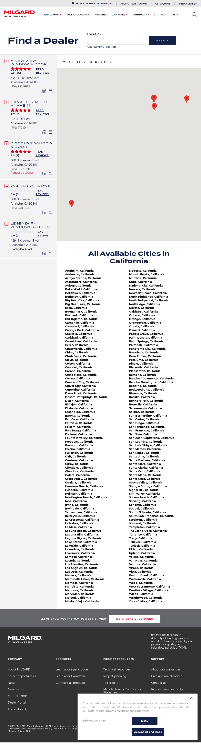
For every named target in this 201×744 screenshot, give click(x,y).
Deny (144, 720)
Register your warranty (167, 689)
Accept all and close (148, 731)
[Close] (191, 698)
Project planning (114, 676)
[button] (187, 99)
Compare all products (70, 682)
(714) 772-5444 (20, 127)
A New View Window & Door (29, 62)
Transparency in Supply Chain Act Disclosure (51, 728)
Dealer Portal (17, 702)
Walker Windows (31, 186)
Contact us (158, 682)
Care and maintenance (166, 676)
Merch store (16, 689)
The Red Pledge (18, 709)
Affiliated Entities (17, 728)
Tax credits (110, 682)
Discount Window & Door (32, 145)
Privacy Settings (94, 720)
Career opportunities (22, 676)
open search (195, 14)
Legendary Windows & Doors (32, 225)
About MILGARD (19, 669)
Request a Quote (22, 172)
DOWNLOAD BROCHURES (134, 618)
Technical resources (116, 669)
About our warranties (165, 669)
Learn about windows (70, 676)
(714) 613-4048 (20, 169)
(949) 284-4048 (21, 249)
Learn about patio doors (72, 669)
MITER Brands (17, 695)
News (11, 682)
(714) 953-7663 (20, 86)
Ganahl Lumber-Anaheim (30, 103)
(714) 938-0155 (20, 207)
